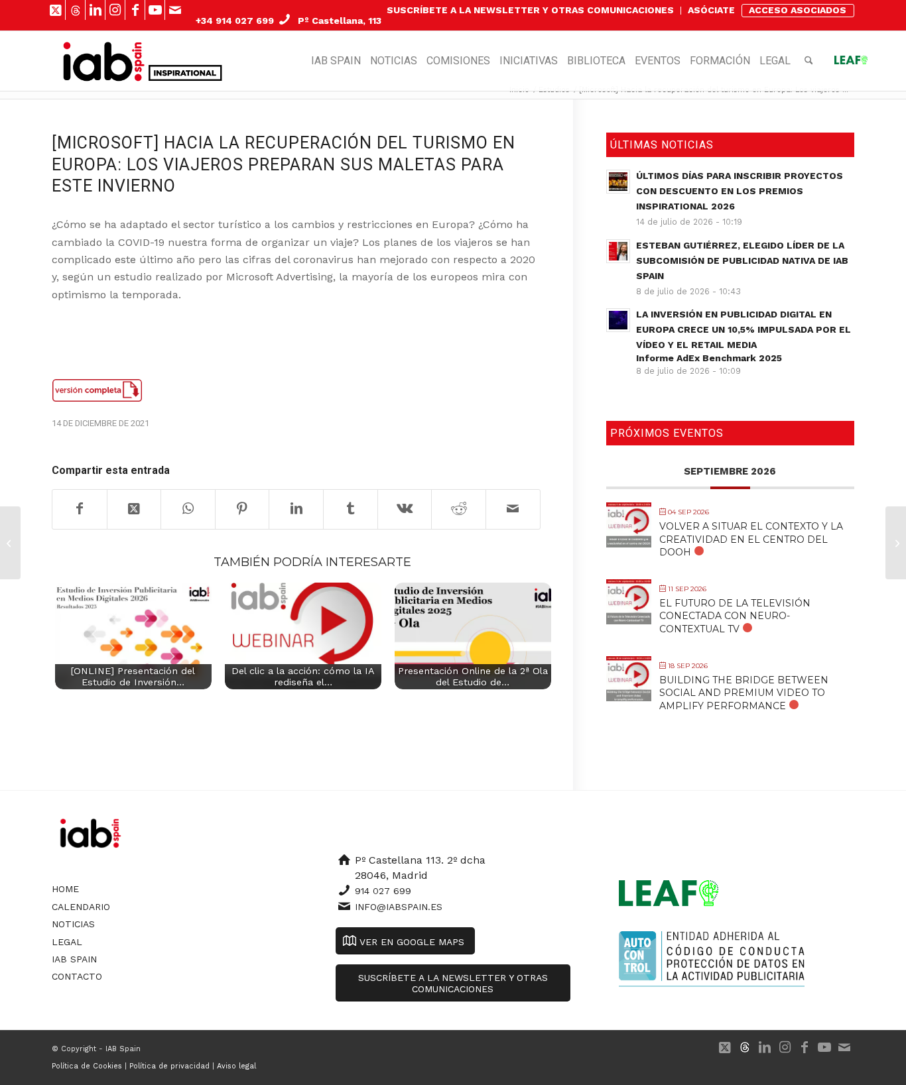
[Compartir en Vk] (405, 509)
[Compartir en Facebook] (79, 509)
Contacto (77, 976)
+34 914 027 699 (235, 20)
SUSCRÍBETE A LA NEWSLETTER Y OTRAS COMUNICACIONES (530, 10)
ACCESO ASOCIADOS (797, 10)
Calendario (81, 906)
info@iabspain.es (398, 906)
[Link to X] (55, 10)
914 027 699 (383, 890)
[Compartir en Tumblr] (350, 509)
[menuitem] (530, 11)
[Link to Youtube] (154, 10)
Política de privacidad (169, 1066)
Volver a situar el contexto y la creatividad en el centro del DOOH (751, 538)
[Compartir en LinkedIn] (296, 509)
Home (65, 889)
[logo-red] (104, 61)
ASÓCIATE (711, 10)
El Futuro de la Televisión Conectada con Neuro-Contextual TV (734, 615)
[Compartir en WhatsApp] (188, 509)
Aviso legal (236, 1066)
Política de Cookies (87, 1066)
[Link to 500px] (75, 10)
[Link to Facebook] (135, 10)
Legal (67, 942)
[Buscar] (809, 61)
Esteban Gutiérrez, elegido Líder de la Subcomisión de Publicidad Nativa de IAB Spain (742, 260)
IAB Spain (74, 959)
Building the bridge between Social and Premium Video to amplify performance (743, 692)
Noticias (73, 924)
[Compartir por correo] (513, 509)
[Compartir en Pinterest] (242, 509)
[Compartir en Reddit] (458, 509)
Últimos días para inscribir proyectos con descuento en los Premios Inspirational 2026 (739, 190)
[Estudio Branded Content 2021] (10, 542)
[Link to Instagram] (115, 10)
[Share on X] (134, 509)
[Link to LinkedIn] (95, 10)
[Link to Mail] (175, 10)
